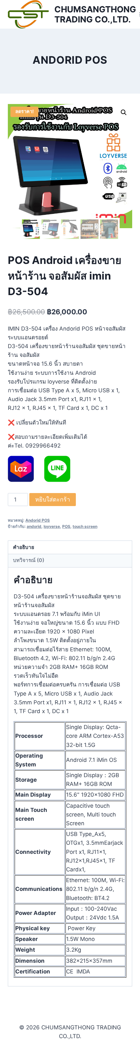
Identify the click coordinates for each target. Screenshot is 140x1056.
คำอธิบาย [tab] (23, 547)
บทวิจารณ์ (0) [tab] (28, 560)
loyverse (52, 526)
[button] (124, 112)
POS (66, 526)
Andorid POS (70, 60)
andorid (34, 526)
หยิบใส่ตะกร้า (52, 499)
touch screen (85, 526)
